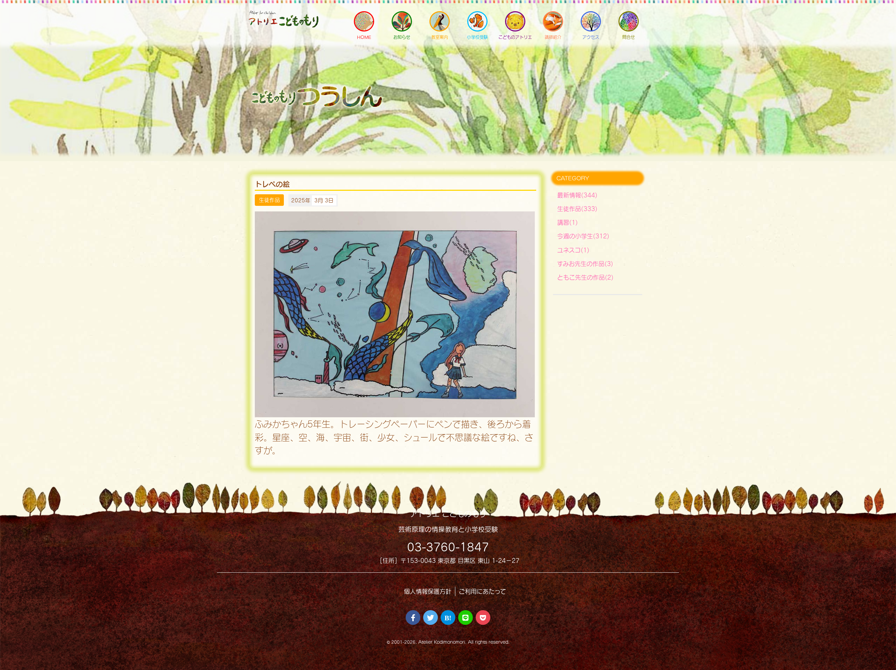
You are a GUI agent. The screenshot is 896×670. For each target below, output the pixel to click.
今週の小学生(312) (583, 236)
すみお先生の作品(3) (585, 263)
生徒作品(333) (577, 208)
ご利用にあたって (482, 591)
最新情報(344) (577, 195)
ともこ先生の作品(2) (585, 277)
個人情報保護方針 (427, 591)
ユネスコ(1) (573, 250)
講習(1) (567, 222)
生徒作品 (269, 200)
